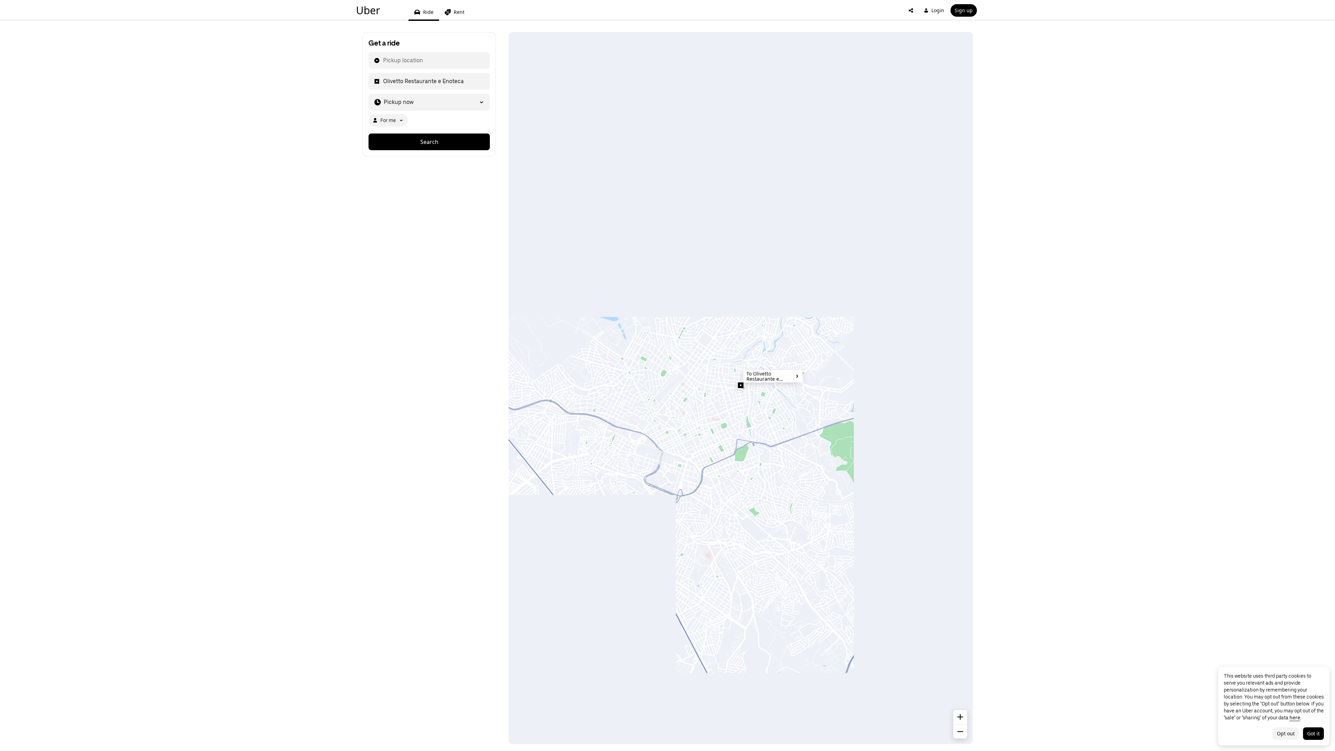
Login (937, 10)
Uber (368, 10)
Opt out (1286, 733)
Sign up (964, 10)
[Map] (741, 388)
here (1294, 717)
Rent (459, 12)
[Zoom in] (960, 717)
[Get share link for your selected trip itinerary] (910, 10)
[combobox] (382, 60)
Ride (428, 12)
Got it (1313, 733)
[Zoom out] (960, 731)
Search (429, 142)
